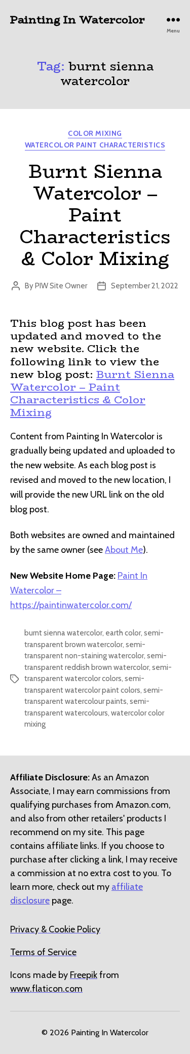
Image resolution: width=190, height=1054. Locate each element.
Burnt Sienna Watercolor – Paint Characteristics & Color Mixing (95, 215)
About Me (124, 549)
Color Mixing (95, 133)
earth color (123, 632)
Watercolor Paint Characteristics (95, 145)
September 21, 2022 (144, 285)
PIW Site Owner (61, 285)
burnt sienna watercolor (63, 632)
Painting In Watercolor (77, 19)
